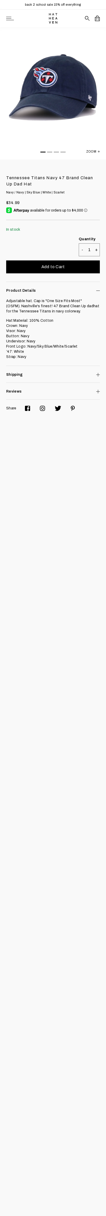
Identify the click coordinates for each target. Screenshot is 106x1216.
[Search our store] (87, 18)
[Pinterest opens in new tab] (73, 408)
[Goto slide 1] (43, 152)
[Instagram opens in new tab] (42, 408)
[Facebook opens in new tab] (27, 408)
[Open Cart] (97, 18)
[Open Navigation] (10, 18)
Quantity (87, 239)
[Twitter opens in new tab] (58, 408)
